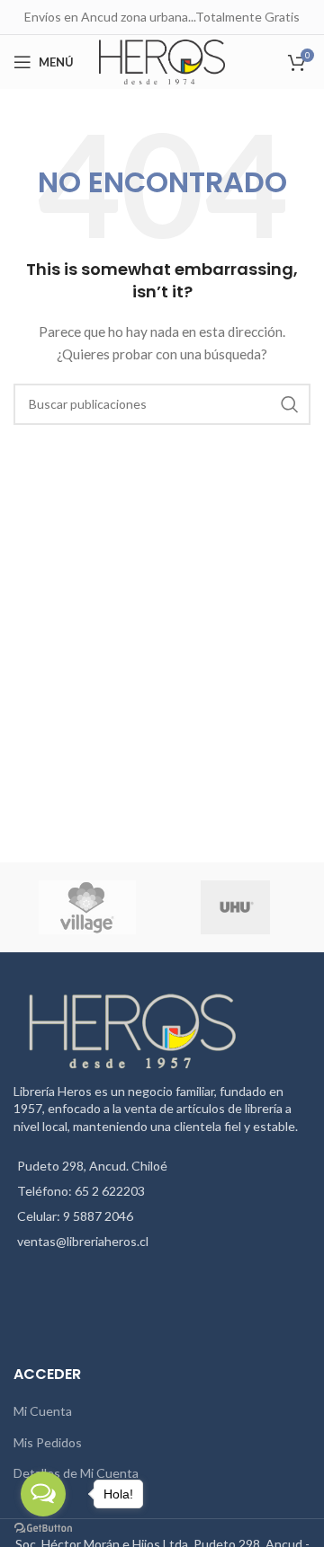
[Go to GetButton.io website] (43, 1528)
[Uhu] (235, 907)
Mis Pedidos (48, 1442)
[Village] (87, 907)
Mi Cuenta (43, 1411)
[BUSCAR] (289, 404)
